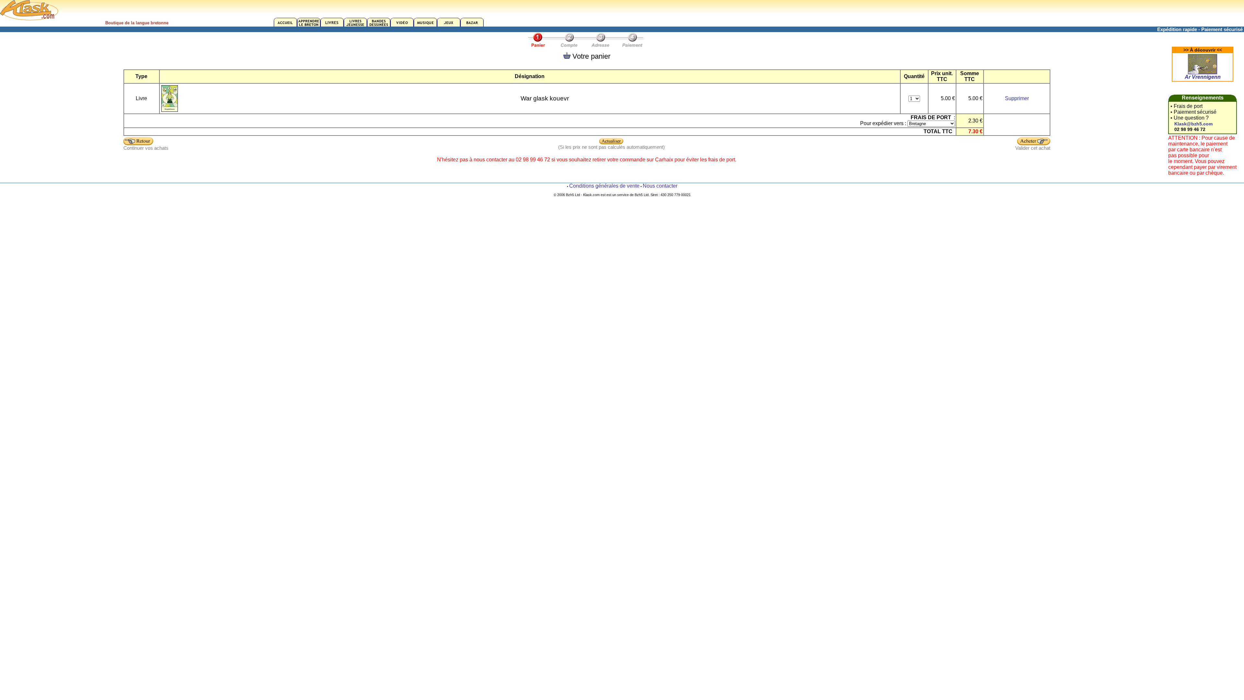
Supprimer (1017, 98)
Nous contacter (660, 186)
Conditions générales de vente (604, 186)
